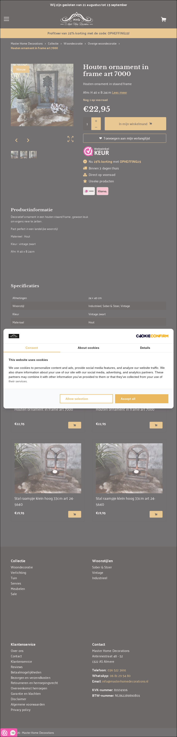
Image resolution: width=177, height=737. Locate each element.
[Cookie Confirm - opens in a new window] (152, 336)
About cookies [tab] (88, 347)
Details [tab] (145, 347)
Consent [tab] (31, 347)
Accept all (128, 398)
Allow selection (76, 398)
